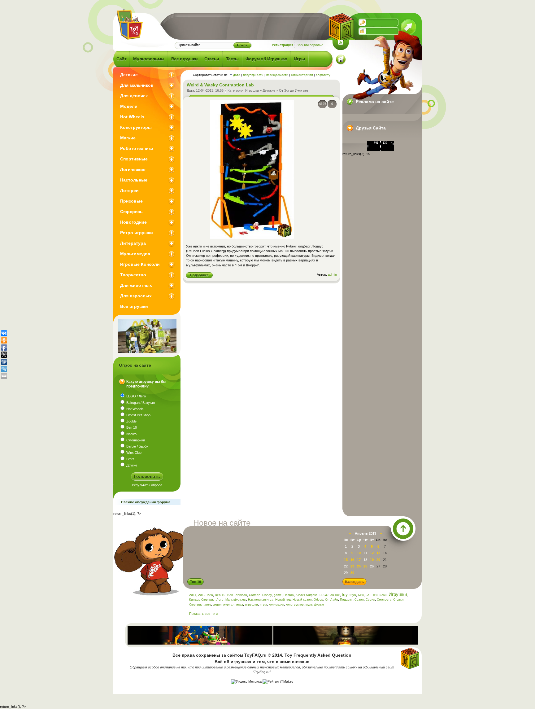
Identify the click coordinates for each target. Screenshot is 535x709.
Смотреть (384, 599)
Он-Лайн (331, 599)
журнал (228, 604)
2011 (192, 595)
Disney (267, 595)
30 (352, 573)
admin (332, 274)
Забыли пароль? (310, 45)
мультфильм (315, 604)
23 (352, 566)
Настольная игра (260, 599)
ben (210, 595)
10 (359, 553)
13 (378, 553)
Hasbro (289, 595)
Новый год (283, 599)
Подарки (346, 599)
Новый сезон (302, 599)
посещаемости (277, 75)
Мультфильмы (235, 599)
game (278, 595)
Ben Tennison (237, 595)
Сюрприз (195, 604)
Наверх (403, 529)
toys (353, 595)
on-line (335, 595)
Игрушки (252, 90)
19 (372, 560)
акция (217, 604)
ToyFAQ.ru (255, 655)
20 (378, 560)
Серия (370, 599)
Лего (220, 599)
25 (365, 566)
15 (346, 560)
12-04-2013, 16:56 (210, 90)
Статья (398, 599)
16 (352, 560)
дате (236, 75)
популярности (253, 75)
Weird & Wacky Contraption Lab (220, 84)
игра (239, 604)
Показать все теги (203, 613)
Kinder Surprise (307, 595)
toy (345, 594)
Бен (361, 595)
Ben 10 (220, 595)
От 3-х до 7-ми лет (293, 90)
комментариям (302, 75)
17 (359, 560)
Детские (269, 90)
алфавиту (323, 75)
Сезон (359, 599)
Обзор (318, 599)
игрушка (251, 604)
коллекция (276, 604)
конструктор (295, 604)
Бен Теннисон (376, 595)
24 (359, 566)
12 (372, 553)
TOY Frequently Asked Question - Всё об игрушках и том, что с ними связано (129, 24)
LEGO (324, 595)
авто (207, 604)
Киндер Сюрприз (202, 599)
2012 (202, 595)
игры (263, 604)
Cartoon (254, 595)
